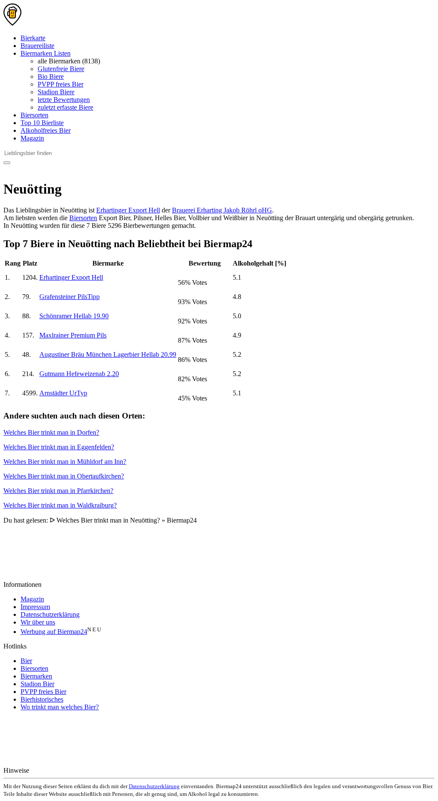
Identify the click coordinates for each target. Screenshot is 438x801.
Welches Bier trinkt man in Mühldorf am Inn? (64, 461)
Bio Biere (51, 76)
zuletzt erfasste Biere (65, 107)
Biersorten (34, 115)
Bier (26, 660)
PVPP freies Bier (60, 84)
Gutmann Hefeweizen (79, 373)
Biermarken (36, 676)
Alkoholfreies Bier (46, 130)
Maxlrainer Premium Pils (73, 335)
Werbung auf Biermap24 (54, 631)
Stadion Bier (37, 683)
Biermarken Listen (46, 53)
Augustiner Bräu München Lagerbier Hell (107, 354)
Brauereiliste (37, 45)
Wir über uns (38, 622)
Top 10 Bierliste (42, 122)
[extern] (58, 770)
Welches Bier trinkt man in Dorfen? (51, 432)
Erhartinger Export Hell (128, 210)
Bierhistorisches (42, 699)
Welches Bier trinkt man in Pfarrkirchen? (58, 490)
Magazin (32, 138)
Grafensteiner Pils (69, 296)
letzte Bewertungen (64, 99)
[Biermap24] (12, 23)
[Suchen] (6, 162)
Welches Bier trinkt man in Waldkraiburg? (60, 505)
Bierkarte (33, 38)
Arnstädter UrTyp (63, 393)
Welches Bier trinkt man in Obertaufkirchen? (63, 476)
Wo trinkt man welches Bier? (60, 707)
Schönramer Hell (74, 316)
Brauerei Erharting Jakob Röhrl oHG (222, 210)
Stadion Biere (56, 92)
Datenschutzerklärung (50, 614)
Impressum (35, 606)
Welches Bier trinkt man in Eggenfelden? (58, 447)
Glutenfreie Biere (61, 68)
